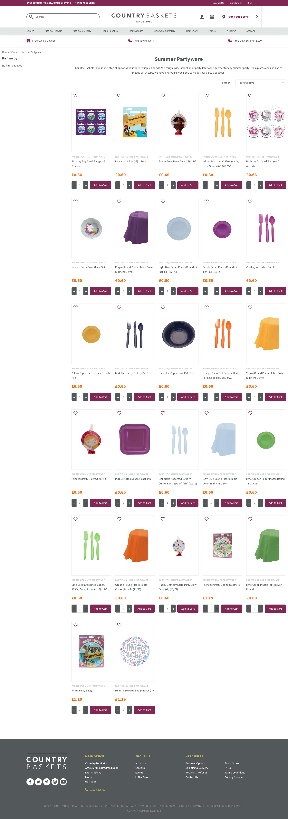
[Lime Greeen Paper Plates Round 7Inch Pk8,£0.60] (266, 439)
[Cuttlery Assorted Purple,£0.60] (266, 227)
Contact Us (218, 2)
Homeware (192, 31)
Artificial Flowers (53, 31)
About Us (140, 763)
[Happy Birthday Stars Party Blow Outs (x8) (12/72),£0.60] (179, 545)
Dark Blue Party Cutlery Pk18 (131, 373)
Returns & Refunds (196, 772)
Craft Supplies (136, 31)
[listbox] (260, 82)
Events (139, 772)
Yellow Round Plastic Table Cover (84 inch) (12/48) (265, 375)
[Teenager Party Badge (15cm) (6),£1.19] (222, 545)
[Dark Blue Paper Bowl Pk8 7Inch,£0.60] (179, 333)
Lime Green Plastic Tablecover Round (264, 587)
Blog (249, 2)
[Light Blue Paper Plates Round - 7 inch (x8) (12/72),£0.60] (179, 227)
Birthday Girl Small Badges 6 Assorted (262, 164)
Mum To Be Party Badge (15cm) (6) (135, 690)
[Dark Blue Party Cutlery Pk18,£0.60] (135, 333)
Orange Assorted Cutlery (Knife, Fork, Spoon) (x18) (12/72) (221, 375)
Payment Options (196, 763)
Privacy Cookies (234, 777)
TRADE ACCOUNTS (85, 2)
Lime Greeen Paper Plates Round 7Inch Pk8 (265, 481)
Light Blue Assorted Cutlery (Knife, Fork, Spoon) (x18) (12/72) (178, 481)
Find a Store (232, 763)
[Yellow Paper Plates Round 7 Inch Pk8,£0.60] (91, 333)
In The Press (142, 777)
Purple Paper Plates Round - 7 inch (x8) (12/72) (220, 269)
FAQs (228, 768)
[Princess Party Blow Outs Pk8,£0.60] (91, 439)
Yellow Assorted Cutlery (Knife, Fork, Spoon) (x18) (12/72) (221, 164)
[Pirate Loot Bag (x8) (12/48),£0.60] (135, 122)
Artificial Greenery (82, 31)
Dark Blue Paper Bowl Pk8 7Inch (177, 373)
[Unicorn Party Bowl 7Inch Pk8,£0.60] (91, 227)
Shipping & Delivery (197, 768)
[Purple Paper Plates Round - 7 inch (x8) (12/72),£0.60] (222, 227)
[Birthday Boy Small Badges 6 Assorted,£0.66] (91, 122)
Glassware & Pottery (164, 31)
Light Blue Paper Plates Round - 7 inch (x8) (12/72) (178, 269)
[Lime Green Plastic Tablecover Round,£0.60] (266, 545)
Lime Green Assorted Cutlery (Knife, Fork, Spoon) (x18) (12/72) (91, 587)
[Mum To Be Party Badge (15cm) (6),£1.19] (135, 651)
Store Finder (236, 2)
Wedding (231, 31)
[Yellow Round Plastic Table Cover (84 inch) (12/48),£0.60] (266, 333)
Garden (30, 31)
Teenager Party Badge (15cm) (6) (222, 584)
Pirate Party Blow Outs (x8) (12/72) (178, 161)
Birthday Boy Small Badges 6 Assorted (88, 164)
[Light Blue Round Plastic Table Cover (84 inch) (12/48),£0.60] (222, 439)
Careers (140, 768)
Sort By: (226, 82)
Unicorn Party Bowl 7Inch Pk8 (88, 267)
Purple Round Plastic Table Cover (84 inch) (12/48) (134, 269)
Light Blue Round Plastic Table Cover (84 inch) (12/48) (220, 481)
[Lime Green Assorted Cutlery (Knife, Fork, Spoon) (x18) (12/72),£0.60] (91, 545)
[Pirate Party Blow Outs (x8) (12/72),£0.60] (179, 122)
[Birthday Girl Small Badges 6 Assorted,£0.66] (266, 122)
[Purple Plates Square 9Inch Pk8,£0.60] (135, 439)
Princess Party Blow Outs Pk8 (89, 479)
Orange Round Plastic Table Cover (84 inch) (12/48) (131, 587)
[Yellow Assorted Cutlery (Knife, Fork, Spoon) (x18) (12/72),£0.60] (222, 122)
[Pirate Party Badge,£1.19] (91, 651)
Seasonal (251, 31)
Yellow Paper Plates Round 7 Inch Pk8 (91, 375)
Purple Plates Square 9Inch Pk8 (133, 479)
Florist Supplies (110, 31)
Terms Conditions (235, 772)
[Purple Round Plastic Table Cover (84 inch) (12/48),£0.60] (135, 227)
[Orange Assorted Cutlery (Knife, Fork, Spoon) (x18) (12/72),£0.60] (222, 333)
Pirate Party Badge (82, 690)
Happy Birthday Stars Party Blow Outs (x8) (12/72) (178, 587)
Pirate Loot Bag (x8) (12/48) (131, 161)
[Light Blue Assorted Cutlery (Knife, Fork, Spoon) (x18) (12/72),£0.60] (179, 439)
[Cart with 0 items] (212, 16)
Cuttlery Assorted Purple (260, 267)
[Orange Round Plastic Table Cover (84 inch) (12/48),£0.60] (135, 545)
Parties (212, 31)
